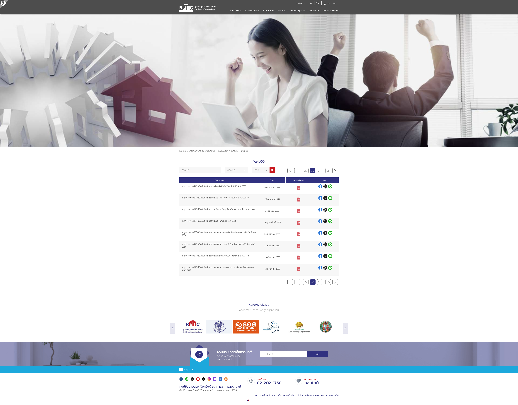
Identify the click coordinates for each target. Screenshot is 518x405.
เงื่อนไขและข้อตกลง (268, 395)
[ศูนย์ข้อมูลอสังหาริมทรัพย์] (192, 326)
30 (312, 171)
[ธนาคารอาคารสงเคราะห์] (246, 326)
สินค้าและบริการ (252, 10)
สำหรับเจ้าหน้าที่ (332, 395)
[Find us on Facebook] (181, 379)
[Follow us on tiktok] (203, 379)
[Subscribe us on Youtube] (198, 379)
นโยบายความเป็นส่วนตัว (287, 395)
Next (335, 170)
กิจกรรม (282, 10)
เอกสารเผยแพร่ (331, 10)
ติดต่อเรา (299, 3)
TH (334, 3)
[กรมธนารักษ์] (299, 326)
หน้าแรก (182, 151)
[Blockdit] (220, 379)
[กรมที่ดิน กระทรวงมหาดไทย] (326, 326)
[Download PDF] (298, 188)
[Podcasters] (214, 379)
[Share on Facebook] (320, 186)
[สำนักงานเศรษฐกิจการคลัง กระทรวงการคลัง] (272, 326)
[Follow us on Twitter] (192, 379)
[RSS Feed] (226, 379)
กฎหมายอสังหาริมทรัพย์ (228, 151)
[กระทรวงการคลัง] (219, 326)
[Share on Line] (330, 186)
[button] (236, 170)
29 (305, 171)
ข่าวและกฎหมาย (297, 10)
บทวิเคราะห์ (314, 10)
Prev (290, 170)
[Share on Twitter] (325, 186)
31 (319, 171)
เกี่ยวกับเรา (235, 10)
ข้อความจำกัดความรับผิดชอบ (312, 395)
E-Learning (268, 10)
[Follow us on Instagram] (209, 379)
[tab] (259, 369)
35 (328, 171)
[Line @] (186, 379)
